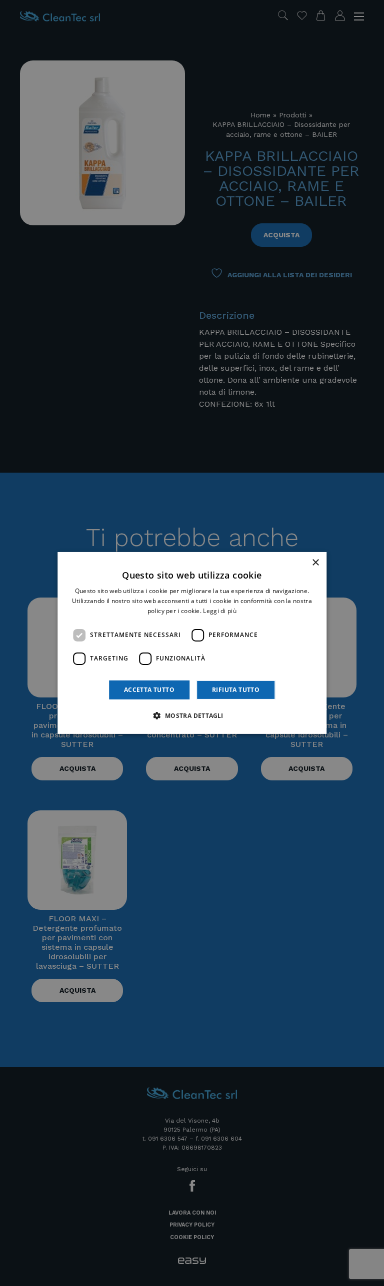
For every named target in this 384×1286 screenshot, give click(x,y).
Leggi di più (219, 611)
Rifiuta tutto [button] (236, 689)
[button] (191, 715)
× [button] (315, 563)
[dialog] (192, 643)
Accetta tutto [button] (149, 689)
